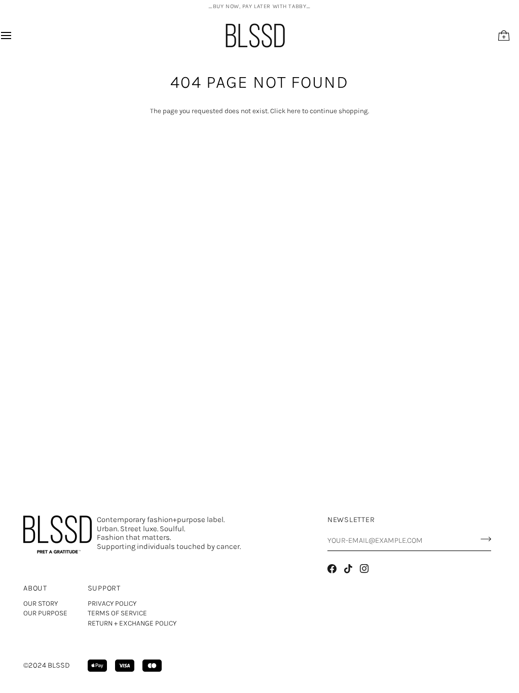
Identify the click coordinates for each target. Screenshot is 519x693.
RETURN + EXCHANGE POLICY (132, 623)
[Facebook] (332, 568)
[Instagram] (364, 568)
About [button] (35, 588)
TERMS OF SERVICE (117, 613)
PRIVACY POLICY (112, 603)
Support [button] (104, 588)
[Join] (482, 539)
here (294, 111)
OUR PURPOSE (45, 613)
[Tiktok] (348, 568)
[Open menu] (15, 35)
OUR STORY (40, 603)
